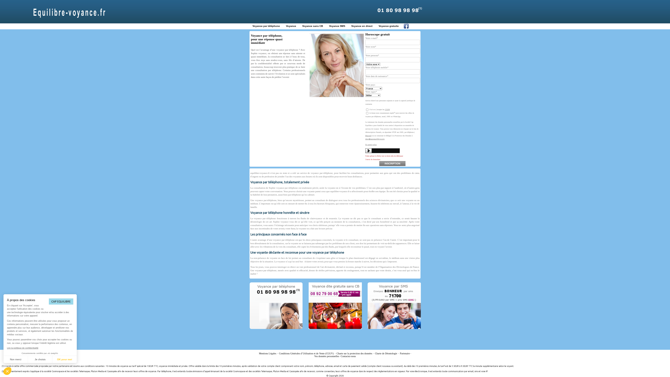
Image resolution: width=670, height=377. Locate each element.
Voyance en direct (362, 26)
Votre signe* (371, 91)
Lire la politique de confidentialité (22, 348)
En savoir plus (371, 145)
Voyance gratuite (389, 26)
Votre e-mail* (371, 38)
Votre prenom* (372, 55)
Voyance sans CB (312, 26)
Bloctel (368, 136)
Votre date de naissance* (376, 76)
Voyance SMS (337, 26)
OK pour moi (64, 359)
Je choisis (40, 359)
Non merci (15, 359)
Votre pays (370, 84)
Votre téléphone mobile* (377, 67)
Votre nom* (370, 46)
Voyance (291, 26)
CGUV (387, 109)
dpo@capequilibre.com (375, 139)
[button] (7, 371)
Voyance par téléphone (266, 26)
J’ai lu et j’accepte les (379, 109)
